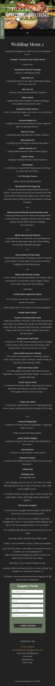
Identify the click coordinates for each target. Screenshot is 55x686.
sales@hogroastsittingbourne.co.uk (27, 650)
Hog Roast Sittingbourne (27, 12)
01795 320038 (27, 646)
